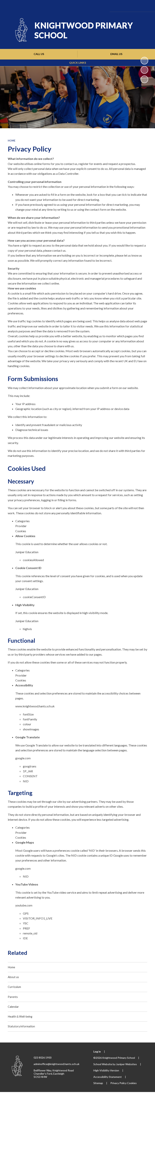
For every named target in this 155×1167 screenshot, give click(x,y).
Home (11, 140)
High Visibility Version (106, 1070)
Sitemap (98, 1083)
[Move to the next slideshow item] (144, 79)
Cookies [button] (132, 1083)
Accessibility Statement (107, 1076)
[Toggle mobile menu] (146, 6)
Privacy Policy (118, 1083)
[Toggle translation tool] (125, 6)
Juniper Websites (126, 1064)
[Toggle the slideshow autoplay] (144, 60)
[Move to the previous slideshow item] (144, 70)
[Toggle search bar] (135, 6)
